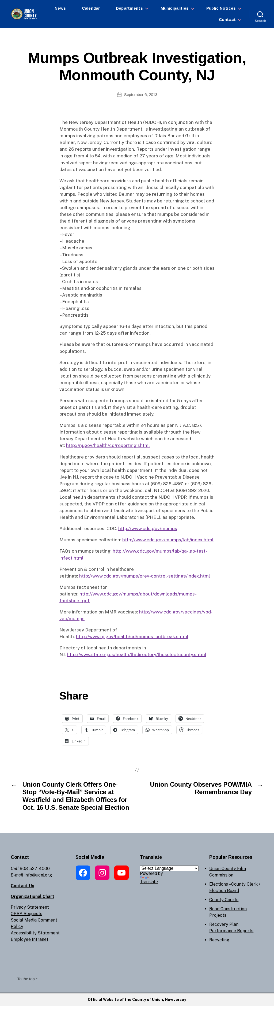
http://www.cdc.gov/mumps (147, 528)
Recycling (219, 939)
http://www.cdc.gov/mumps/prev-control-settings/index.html (144, 576)
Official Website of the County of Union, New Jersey (137, 999)
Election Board (224, 890)
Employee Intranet (29, 939)
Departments (129, 8)
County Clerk (244, 884)
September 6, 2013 (140, 94)
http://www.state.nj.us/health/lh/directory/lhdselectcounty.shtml (136, 654)
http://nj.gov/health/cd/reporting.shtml (108, 445)
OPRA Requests (26, 913)
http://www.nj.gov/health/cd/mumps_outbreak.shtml (132, 636)
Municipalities (175, 8)
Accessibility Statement (35, 932)
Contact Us (22, 885)
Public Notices (221, 8)
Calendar (91, 8)
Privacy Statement (30, 907)
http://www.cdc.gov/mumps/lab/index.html (168, 539)
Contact (227, 19)
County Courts (223, 899)
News (60, 8)
